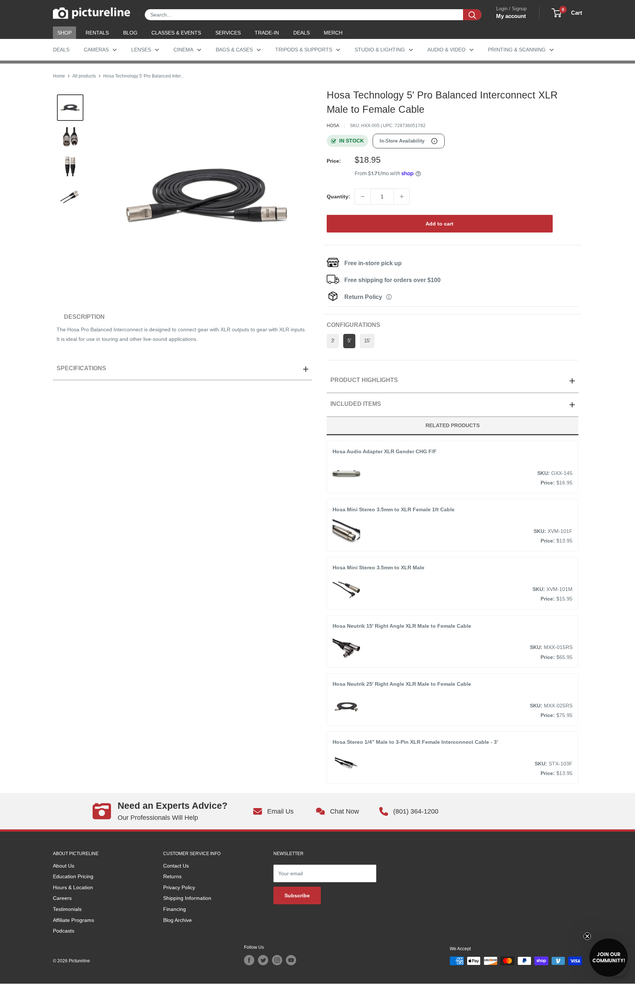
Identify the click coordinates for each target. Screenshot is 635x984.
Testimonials (67, 909)
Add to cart (439, 224)
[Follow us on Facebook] (249, 960)
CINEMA (183, 50)
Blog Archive (177, 920)
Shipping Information (187, 898)
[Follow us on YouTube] (291, 960)
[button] (608, 957)
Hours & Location (73, 887)
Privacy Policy (179, 887)
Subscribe (297, 895)
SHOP (64, 33)
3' (332, 340)
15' (367, 340)
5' (349, 340)
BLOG (130, 33)
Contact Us (176, 866)
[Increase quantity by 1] (401, 196)
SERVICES (228, 33)
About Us (63, 866)
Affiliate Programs (73, 920)
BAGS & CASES (234, 50)
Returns (172, 876)
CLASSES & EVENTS (176, 33)
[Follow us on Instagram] (277, 960)
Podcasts (63, 931)
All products (84, 76)
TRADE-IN (267, 33)
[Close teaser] (587, 936)
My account (511, 16)
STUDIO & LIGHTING (380, 50)
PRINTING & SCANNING (517, 50)
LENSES (141, 50)
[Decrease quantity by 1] (362, 196)
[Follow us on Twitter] (263, 960)
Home (59, 76)
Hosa (333, 125)
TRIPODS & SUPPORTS (303, 50)
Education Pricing (73, 876)
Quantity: (338, 196)
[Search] (472, 14)
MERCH (333, 33)
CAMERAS (96, 50)
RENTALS (97, 33)
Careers (62, 898)
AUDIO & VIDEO (446, 50)
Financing (174, 909)
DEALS (301, 33)
